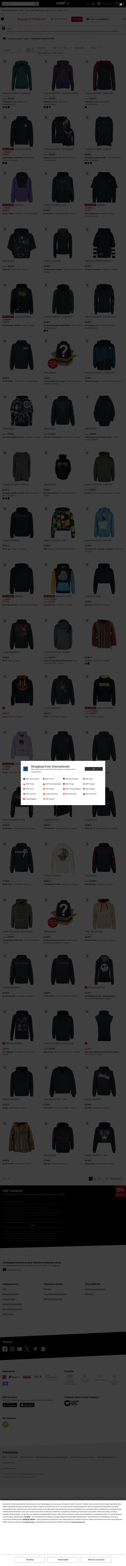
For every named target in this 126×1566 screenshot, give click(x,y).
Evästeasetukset (29, 1522)
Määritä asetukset (96, 1559)
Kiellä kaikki (63, 1560)
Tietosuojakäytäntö (78, 1522)
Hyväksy (30, 1560)
